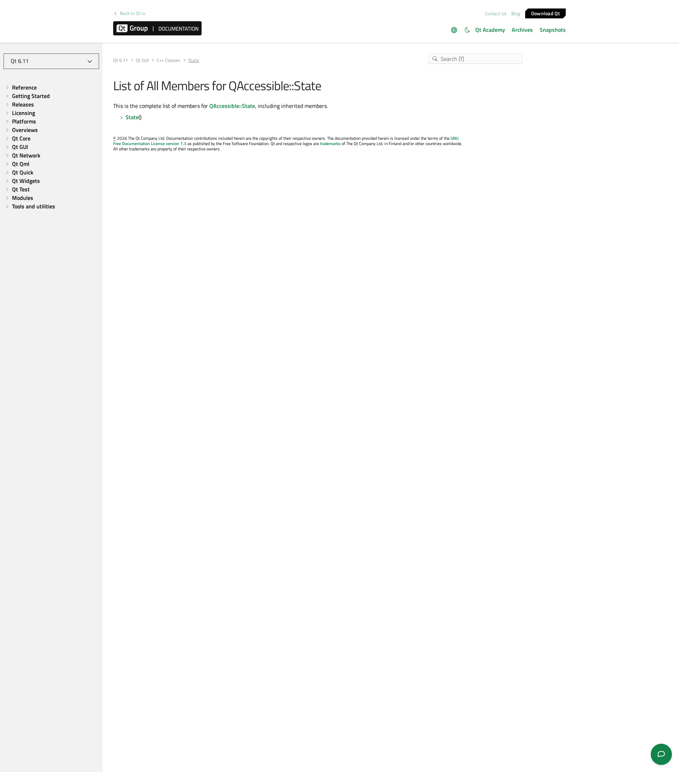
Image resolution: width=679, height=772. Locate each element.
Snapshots (553, 29)
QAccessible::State (232, 106)
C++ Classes (168, 60)
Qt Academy (490, 29)
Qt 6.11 (120, 60)
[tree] (51, 147)
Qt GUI (142, 60)
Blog (515, 13)
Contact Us (495, 13)
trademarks (330, 143)
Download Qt (545, 13)
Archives (522, 29)
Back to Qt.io (132, 13)
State (132, 117)
